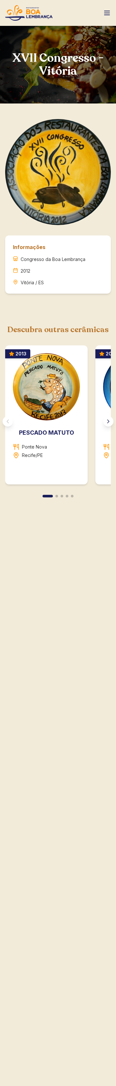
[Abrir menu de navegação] (107, 13)
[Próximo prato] (108, 421)
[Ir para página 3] (62, 496)
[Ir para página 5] (72, 496)
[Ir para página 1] (48, 496)
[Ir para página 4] (67, 496)
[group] (58, 417)
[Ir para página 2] (56, 496)
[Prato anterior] (8, 421)
